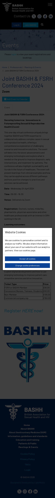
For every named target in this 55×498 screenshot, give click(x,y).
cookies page (29, 250)
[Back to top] (49, 492)
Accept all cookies (27, 259)
